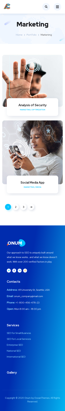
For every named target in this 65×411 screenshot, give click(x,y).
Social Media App (32, 183)
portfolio (32, 34)
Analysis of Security (32, 105)
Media (38, 187)
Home (19, 34)
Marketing (25, 110)
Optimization (38, 110)
